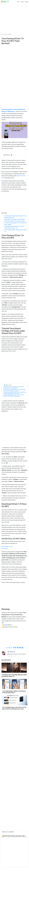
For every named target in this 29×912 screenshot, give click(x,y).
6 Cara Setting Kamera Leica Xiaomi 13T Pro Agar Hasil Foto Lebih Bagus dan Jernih (14, 708)
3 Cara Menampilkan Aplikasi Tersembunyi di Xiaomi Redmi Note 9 (14, 691)
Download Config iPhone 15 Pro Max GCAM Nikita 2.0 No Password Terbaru (14, 390)
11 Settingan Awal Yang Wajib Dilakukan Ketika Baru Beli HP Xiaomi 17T (14, 675)
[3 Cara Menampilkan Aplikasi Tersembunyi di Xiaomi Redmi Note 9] (14, 684)
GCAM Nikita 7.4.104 (7, 546)
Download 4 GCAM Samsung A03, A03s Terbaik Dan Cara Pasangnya (13, 387)
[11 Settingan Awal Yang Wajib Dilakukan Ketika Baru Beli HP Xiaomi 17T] (14, 668)
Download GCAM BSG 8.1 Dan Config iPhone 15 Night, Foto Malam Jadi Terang (14, 393)
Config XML (5, 548)
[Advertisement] (14, 18)
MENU (26, 1)
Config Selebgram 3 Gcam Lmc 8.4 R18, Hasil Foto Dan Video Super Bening (13, 395)
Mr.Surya (11, 651)
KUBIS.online (11, 111)
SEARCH (22, 1)
